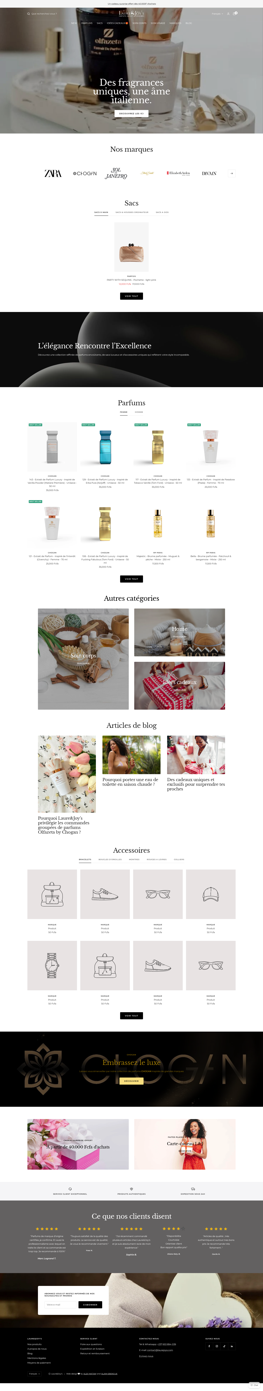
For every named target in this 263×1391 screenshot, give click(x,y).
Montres (134, 859)
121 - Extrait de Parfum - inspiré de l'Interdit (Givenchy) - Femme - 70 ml (52, 558)
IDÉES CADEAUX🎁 (117, 23)
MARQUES (175, 23)
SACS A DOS (162, 212)
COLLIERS (179, 859)
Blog (29, 1353)
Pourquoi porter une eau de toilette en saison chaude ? (130, 782)
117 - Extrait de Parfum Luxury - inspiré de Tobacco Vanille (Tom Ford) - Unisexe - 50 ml (158, 481)
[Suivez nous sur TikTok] (224, 1346)
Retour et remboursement (95, 1353)
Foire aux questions (91, 1344)
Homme (139, 412)
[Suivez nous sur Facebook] (209, 1346)
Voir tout (131, 296)
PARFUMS (86, 23)
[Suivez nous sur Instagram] (217, 1346)
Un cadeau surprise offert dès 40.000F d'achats (132, 3)
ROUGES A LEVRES (157, 859)
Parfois (131, 276)
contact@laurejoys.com (160, 1350)
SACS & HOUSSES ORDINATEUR (132, 212)
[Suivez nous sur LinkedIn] (232, 1346)
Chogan (52, 476)
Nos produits (34, 1344)
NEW (74, 23)
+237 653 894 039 (166, 1344)
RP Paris (158, 553)
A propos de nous (37, 1349)
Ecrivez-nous (146, 1356)
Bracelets (85, 859)
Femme (124, 412)
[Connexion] (228, 14)
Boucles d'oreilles (110, 859)
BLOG (189, 23)
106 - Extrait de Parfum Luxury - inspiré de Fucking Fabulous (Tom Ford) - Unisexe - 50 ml (105, 559)
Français (216, 13)
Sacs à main (101, 212)
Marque (52, 925)
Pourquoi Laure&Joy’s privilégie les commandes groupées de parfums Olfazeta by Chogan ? (63, 825)
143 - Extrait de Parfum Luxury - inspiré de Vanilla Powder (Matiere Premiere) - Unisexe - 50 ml (52, 482)
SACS (100, 23)
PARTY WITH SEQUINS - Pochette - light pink (131, 280)
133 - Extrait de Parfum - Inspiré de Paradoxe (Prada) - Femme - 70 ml (211, 481)
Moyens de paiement (39, 1362)
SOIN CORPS (139, 23)
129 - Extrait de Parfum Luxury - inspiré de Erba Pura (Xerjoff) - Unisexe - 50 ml (105, 481)
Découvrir (131, 1081)
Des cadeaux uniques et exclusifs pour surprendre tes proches (196, 784)
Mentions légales (36, 1358)
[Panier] (234, 14)
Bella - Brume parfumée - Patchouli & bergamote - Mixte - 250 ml (211, 558)
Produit (52, 928)
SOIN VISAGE (158, 23)
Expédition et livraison (92, 1349)
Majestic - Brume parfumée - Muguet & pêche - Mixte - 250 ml (158, 558)
